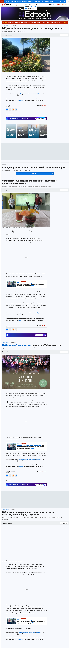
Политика (24, 1)
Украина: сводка (45, 22)
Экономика (37, 1)
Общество (30, 1)
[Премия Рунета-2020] (19, 4)
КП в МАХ (51, 22)
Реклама (58, 4)
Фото (7, 1)
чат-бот (21, 320)
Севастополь (10, 114)
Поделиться (64, 35)
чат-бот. (21, 100)
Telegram (38, 93)
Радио (52, 4)
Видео (11, 1)
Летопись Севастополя (25, 22)
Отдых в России (57, 22)
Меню (2, 1)
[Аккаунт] (68, 1)
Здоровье (52, 1)
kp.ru (45, 105)
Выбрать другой (30, 8)
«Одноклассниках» (23, 93)
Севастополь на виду (16, 22)
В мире (42, 1)
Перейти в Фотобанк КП (19, 561)
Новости (9, 22)
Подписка (64, 4)
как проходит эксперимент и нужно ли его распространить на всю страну (31, 284)
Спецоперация (17, 1)
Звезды (47, 1)
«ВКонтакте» (32, 93)
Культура (9, 480)
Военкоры (39, 22)
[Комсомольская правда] (8, 4)
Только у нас (33, 22)
